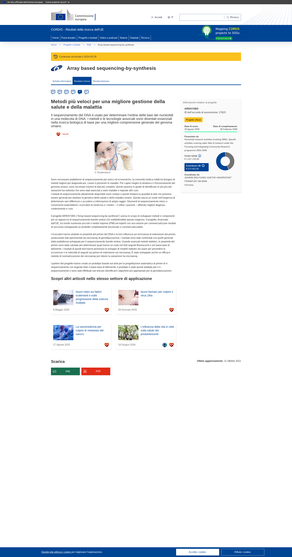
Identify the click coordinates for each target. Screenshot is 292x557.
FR (73, 92)
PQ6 (89, 45)
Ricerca (145, 38)
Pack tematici (68, 38)
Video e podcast (108, 38)
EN (60, 92)
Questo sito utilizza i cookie (56, 552)
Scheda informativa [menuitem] (61, 81)
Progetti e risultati (87, 38)
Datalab (134, 38)
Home (55, 38)
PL (86, 92)
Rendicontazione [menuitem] (101, 81)
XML (67, 371)
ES (66, 92)
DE (53, 92)
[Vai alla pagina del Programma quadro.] (56, 68)
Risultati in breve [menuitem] (82, 81)
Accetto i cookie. (197, 552)
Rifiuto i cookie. (243, 552)
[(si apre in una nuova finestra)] (75, 15)
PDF (98, 371)
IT (80, 92)
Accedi (158, 17)
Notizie (123, 38)
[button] (170, 17)
